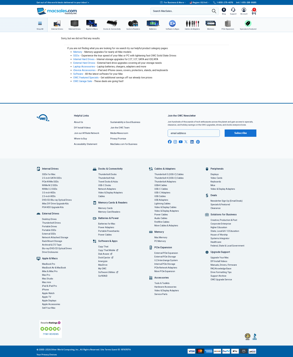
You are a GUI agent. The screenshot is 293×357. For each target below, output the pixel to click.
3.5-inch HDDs (49, 192)
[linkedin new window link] (192, 142)
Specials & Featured (220, 204)
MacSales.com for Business (123, 144)
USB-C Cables (161, 189)
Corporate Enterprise (221, 223)
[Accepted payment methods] (221, 351)
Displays (215, 174)
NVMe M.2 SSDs (50, 185)
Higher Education (219, 227)
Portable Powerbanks (108, 231)
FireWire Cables (161, 222)
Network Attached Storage (55, 237)
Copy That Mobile (106, 250)
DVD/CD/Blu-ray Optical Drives (57, 200)
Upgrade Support (220, 252)
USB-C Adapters (162, 192)
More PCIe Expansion (164, 271)
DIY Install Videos (82, 127)
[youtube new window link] (181, 141)
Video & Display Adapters (110, 192)
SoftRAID (102, 276)
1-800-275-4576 (225, 2)
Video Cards (216, 178)
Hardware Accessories (165, 287)
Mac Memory (160, 237)
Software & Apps (108, 241)
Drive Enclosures (50, 252)
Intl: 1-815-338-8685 (246, 2)
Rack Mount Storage (52, 241)
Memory (77, 51)
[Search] (214, 11)
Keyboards (216, 181)
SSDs (76, 55)
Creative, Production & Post (224, 220)
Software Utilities (106, 272)
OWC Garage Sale (82, 81)
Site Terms (105, 349)
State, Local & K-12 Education (225, 231)
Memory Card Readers (109, 212)
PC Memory (160, 241)
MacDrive (102, 265)
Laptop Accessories (84, 66)
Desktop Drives (49, 219)
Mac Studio (47, 278)
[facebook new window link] (170, 142)
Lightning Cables (162, 203)
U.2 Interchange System (166, 260)
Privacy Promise (118, 138)
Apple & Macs (50, 258)
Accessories (161, 277)
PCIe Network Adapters (165, 267)
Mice (213, 185)
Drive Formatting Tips (221, 272)
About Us (78, 122)
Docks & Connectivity (110, 168)
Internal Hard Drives (83, 59)
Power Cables (105, 234)
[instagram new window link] (175, 142)
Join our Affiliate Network (86, 133)
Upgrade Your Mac (220, 257)
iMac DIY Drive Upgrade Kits (55, 203)
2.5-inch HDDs (49, 196)
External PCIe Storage (165, 256)
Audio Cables (160, 218)
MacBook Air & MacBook (54, 267)
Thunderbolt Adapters (165, 181)
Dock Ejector (104, 257)
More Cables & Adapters (166, 225)
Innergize (102, 261)
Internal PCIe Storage (164, 264)
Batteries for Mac (106, 223)
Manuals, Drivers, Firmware (224, 265)
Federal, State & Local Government (227, 245)
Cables (101, 196)
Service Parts (160, 294)
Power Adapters (106, 227)
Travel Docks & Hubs (108, 181)
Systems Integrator (220, 238)
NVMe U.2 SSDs (49, 189)
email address (178, 133)
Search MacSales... (163, 11)
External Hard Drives (84, 62)
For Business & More (174, 2)
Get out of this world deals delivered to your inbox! (63, 2)
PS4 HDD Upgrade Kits (53, 207)
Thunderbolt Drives (51, 223)
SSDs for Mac (48, 174)
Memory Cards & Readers (112, 202)
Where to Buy (80, 138)
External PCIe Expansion (166, 253)
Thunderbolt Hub (106, 178)
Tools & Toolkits (162, 283)
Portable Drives (49, 226)
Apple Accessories (51, 304)
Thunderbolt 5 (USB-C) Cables (169, 174)
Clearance (216, 208)
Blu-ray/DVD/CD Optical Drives (57, 248)
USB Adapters (161, 200)
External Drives (50, 213)
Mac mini (46, 282)
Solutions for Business (224, 214)
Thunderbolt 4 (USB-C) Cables (169, 178)
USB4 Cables (160, 185)
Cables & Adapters (164, 168)
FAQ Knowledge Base (221, 268)
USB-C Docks (104, 185)
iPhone (45, 289)
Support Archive (218, 276)
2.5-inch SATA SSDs (52, 178)
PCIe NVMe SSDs (50, 181)
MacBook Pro (48, 264)
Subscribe (240, 133)
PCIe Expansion (163, 247)
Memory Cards (105, 208)
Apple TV (46, 297)
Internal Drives (50, 168)
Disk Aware (103, 254)
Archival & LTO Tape (51, 245)
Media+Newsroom (119, 133)
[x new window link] (186, 141)
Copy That (103, 246)
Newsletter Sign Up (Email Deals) (226, 201)
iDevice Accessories (84, 70)
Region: (200, 2)
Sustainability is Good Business (125, 122)
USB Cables (160, 196)
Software (78, 73)
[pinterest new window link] (198, 142)
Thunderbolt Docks (107, 174)
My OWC (102, 268)
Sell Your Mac (48, 308)
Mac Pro (46, 275)
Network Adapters (107, 189)
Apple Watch (48, 293)
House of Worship (219, 234)
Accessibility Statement (85, 144)
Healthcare (216, 242)
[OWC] (57, 11)
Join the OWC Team (120, 127)
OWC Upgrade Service (221, 279)
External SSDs (49, 234)
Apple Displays (49, 300)
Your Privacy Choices (47, 354)
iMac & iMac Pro (50, 271)
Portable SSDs (49, 230)
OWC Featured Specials (86, 77)
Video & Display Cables (165, 207)
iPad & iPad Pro (49, 286)
